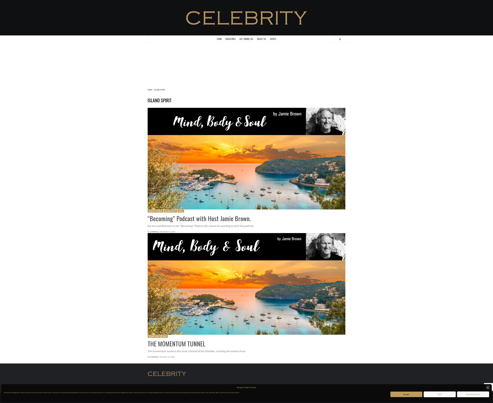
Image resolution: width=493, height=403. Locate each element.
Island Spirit (170, 211)
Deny (440, 394)
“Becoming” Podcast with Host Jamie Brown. (199, 218)
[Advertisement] (246, 65)
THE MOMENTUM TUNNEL (176, 343)
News (181, 211)
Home (219, 39)
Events (273, 39)
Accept (406, 394)
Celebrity (154, 231)
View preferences (473, 394)
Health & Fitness (155, 211)
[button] (488, 387)
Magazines (231, 39)
